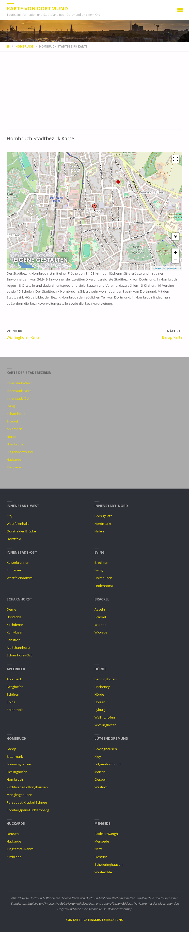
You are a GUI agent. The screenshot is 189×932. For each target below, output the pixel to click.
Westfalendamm (19, 578)
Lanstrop (13, 640)
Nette (98, 849)
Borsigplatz (103, 516)
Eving (11, 406)
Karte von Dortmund (37, 8)
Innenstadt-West (19, 383)
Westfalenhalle (18, 523)
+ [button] (175, 252)
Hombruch (24, 46)
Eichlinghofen (17, 772)
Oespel (100, 779)
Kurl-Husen (15, 632)
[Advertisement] (94, 92)
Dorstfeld (14, 539)
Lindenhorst (103, 585)
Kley (97, 756)
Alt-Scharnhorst (18, 647)
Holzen (99, 702)
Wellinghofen (104, 717)
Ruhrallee (14, 570)
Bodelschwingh (106, 833)
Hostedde (14, 617)
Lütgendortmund (20, 452)
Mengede (14, 467)
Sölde (11, 702)
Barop (11, 749)
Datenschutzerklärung (103, 920)
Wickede (100, 632)
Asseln (99, 609)
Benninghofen (105, 679)
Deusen (13, 833)
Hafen (99, 531)
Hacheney (102, 687)
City (9, 516)
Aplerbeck (14, 429)
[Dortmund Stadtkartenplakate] (40, 260)
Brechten (101, 562)
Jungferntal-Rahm (20, 849)
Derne (11, 609)
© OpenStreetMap (172, 268)
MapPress (156, 268)
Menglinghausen (19, 794)
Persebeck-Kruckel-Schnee (27, 802)
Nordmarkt (102, 523)
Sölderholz (15, 709)
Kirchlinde (14, 857)
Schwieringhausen (108, 864)
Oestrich (100, 857)
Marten (99, 772)
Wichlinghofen (105, 725)
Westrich (101, 787)
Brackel (12, 421)
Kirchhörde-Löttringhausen (27, 787)
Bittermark (15, 756)
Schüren (13, 694)
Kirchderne (15, 624)
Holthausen (103, 578)
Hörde (11, 436)
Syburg (99, 709)
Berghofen (15, 687)
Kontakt (73, 920)
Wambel (100, 624)
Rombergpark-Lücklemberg (28, 810)
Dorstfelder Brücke (21, 531)
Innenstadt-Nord (19, 390)
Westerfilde (103, 872)
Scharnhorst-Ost (19, 655)
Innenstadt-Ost (18, 398)
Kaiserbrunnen (18, 562)
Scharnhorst (16, 413)
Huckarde (14, 459)
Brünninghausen (19, 764)
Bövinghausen (105, 749)
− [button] (175, 259)
